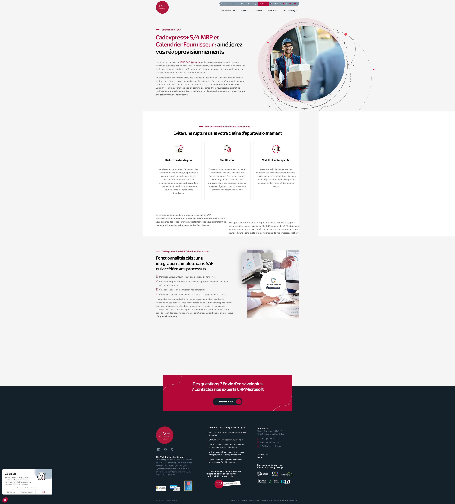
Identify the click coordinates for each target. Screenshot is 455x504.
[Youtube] (290, 4)
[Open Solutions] (263, 10)
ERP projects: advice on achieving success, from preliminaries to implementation (227, 453)
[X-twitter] (172, 449)
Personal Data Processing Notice (249, 500)
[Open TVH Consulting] (296, 10)
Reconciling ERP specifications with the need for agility (228, 434)
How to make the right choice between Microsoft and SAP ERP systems (225, 461)
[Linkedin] (284, 4)
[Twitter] (295, 4)
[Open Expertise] (250, 10)
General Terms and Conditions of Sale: (273, 500)
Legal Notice (233, 500)
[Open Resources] (278, 10)
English (276, 4)
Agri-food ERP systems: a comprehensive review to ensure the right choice (226, 446)
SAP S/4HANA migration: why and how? (226, 440)
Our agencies (262, 454)
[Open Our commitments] (236, 10)
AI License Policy (292, 500)
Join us (260, 457)
